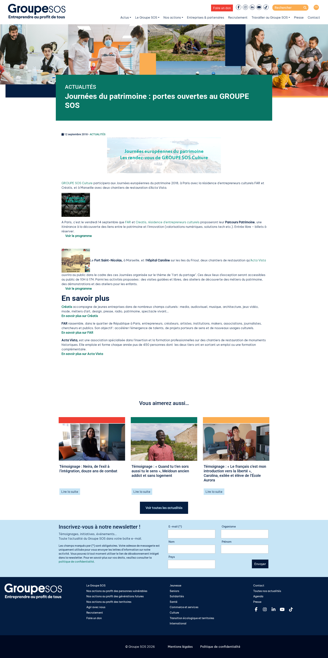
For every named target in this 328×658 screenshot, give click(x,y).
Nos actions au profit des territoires (108, 602)
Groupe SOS (137, 647)
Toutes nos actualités (267, 591)
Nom (172, 541)
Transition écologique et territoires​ (192, 618)
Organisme (229, 526)
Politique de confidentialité (220, 647)
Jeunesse (175, 585)
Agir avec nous (95, 607)
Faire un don (222, 8)
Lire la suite (69, 492)
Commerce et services (184, 607)
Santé (173, 602)
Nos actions (172, 17)
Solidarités (177, 596)
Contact (314, 17)
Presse (299, 17)
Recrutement (238, 17)
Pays (172, 557)
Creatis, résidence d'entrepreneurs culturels (167, 222)
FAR (128, 222)
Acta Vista (258, 260)
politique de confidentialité (76, 561)
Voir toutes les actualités (164, 508)
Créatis (67, 307)
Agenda (258, 596)
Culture (174, 612)
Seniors (174, 591)
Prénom (227, 541)
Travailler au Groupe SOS (270, 17)
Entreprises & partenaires (205, 17)
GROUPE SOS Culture (77, 183)
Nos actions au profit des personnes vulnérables (116, 591)
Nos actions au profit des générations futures (115, 596)
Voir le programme (78, 236)
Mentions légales (180, 647)
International (178, 623)
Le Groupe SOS (146, 17)
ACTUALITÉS (80, 87)
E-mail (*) (175, 526)
